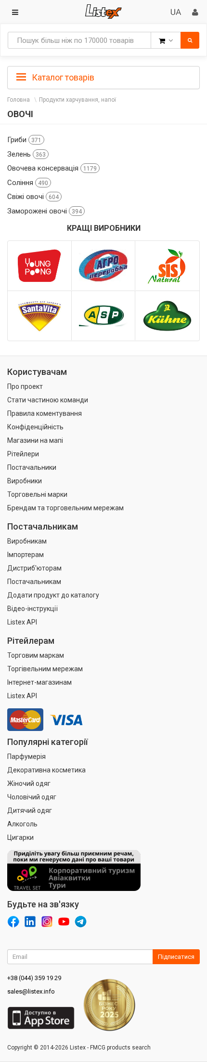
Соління (27, 182)
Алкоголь (22, 824)
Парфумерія (26, 756)
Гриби (24, 139)
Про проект (25, 386)
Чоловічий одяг (31, 797)
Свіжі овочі (33, 196)
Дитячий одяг (29, 810)
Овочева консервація (52, 168)
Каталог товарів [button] (62, 77)
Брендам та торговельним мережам (65, 508)
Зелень (26, 154)
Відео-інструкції (32, 608)
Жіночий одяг (29, 783)
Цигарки (20, 837)
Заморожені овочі (44, 211)
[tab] (103, 76)
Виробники (24, 481)
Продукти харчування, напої (77, 99)
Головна (18, 99)
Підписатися (176, 956)
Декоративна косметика (46, 770)
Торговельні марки (37, 494)
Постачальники (31, 467)
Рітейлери (23, 454)
